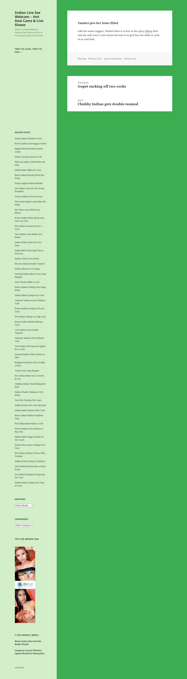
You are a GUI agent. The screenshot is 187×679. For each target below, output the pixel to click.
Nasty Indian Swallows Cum (28, 138)
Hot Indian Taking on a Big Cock (30, 316)
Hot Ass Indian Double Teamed (30, 263)
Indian (148, 31)
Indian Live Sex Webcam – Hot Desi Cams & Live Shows (29, 18)
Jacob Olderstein (114, 58)
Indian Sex (131, 58)
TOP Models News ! (28, 635)
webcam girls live (19, 667)
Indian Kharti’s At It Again (27, 268)
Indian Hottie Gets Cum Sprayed (30, 405)
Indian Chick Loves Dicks (27, 258)
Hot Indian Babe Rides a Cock (29, 423)
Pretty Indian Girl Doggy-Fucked (30, 143)
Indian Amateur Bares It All (28, 156)
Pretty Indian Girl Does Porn (28, 196)
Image (83, 58)
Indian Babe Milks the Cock (28, 170)
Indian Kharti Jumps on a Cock (29, 295)
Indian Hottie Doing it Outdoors (30, 461)
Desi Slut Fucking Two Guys (28, 400)
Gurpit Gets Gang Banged (27, 370)
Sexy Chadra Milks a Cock (27, 282)
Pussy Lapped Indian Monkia (29, 183)
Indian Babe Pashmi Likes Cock (30, 410)
